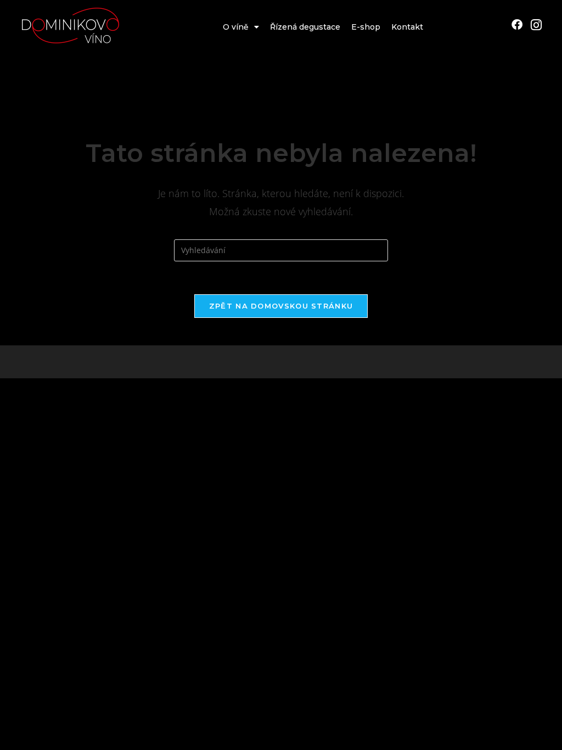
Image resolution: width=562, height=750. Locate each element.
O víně (236, 27)
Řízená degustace (305, 27)
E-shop (365, 27)
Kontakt (407, 27)
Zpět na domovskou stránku (281, 305)
